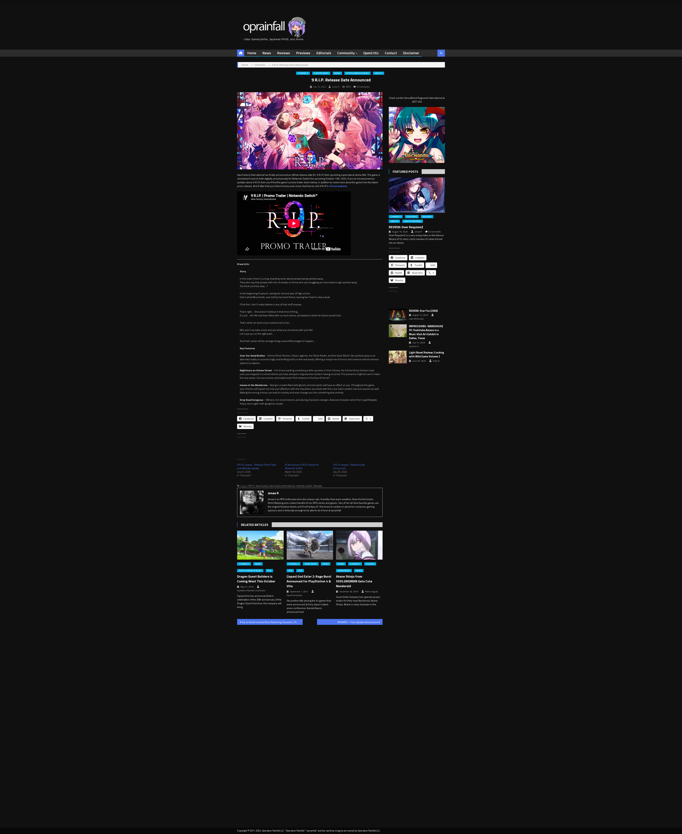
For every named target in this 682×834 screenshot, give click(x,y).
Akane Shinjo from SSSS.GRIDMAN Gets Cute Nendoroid (354, 581)
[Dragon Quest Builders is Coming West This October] (260, 545)
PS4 (269, 570)
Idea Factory (262, 486)
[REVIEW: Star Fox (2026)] (398, 315)
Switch (378, 73)
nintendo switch (304, 486)
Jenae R (336, 87)
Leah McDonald (416, 318)
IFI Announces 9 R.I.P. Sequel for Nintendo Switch (302, 466)
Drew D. (436, 361)
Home (251, 53)
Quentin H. (414, 346)
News (266, 53)
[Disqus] (310, 673)
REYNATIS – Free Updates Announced (357, 622)
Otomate (317, 486)
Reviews (283, 53)
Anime (341, 563)
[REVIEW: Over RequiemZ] (417, 195)
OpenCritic (371, 53)
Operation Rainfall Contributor (251, 590)
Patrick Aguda (371, 591)
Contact (391, 53)
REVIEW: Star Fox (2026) (423, 311)
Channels (303, 73)
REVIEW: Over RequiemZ (406, 227)
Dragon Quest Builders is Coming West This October (256, 579)
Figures (370, 563)
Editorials (323, 53)
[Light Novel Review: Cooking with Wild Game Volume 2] (398, 357)
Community (346, 53)
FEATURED (412, 216)
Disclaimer (411, 53)
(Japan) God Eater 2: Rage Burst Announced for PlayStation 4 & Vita (309, 581)
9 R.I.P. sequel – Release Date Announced (349, 466)
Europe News (321, 73)
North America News (357, 73)
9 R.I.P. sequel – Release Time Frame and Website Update (256, 466)
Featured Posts (405, 171)
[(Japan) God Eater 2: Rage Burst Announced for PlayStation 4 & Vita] (310, 545)
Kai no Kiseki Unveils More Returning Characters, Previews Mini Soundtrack (272, 622)
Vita (300, 570)
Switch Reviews (412, 221)
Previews (303, 53)
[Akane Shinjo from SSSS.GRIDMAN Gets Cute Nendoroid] (359, 545)
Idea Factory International (282, 486)
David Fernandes (294, 595)
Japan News (311, 563)
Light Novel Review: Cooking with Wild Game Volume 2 (426, 355)
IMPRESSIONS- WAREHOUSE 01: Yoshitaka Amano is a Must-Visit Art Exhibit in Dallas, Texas (426, 332)
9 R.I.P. (251, 486)
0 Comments (363, 87)
